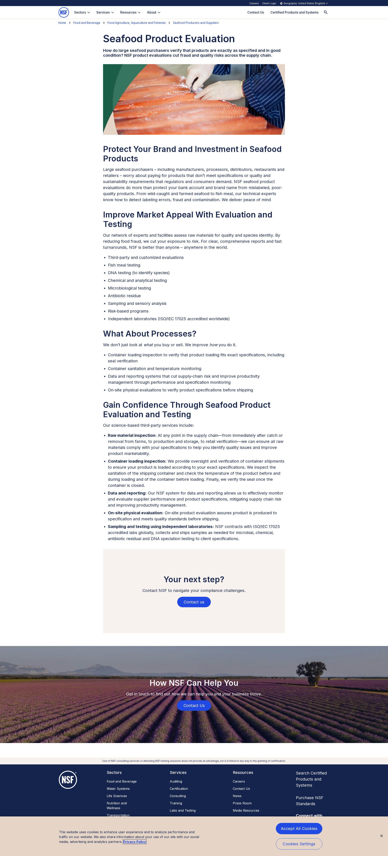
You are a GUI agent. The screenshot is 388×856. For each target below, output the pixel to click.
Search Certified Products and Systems (311, 779)
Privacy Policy (134, 842)
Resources (128, 12)
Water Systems (118, 789)
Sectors (80, 12)
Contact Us (241, 789)
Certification (179, 789)
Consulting (178, 796)
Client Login (269, 3)
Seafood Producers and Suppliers (196, 22)
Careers (254, 3)
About (151, 12)
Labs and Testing (183, 810)
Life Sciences (117, 796)
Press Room (242, 803)
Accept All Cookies (299, 828)
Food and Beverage (86, 22)
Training (176, 803)
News (237, 796)
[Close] (381, 835)
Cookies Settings (299, 843)
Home (62, 22)
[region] (194, 836)
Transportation (118, 815)
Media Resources (246, 810)
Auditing (176, 781)
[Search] (326, 12)
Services (103, 12)
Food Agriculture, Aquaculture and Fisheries (137, 22)
